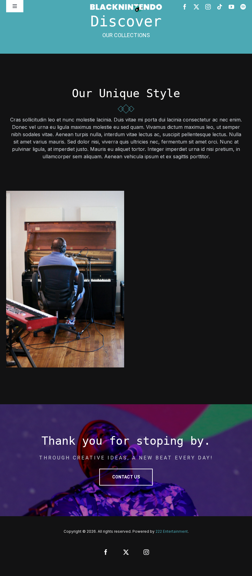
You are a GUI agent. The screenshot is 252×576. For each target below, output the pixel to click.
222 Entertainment (172, 531)
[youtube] (231, 7)
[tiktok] (219, 7)
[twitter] (196, 7)
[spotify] (243, 7)
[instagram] (208, 7)
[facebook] (184, 7)
